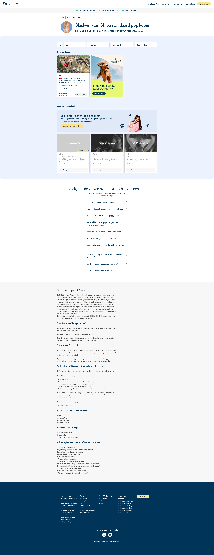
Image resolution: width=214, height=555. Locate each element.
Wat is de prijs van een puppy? (66, 447)
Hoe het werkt (166, 4)
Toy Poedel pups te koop (67, 512)
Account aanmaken (204, 4)
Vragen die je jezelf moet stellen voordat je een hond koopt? (75, 449)
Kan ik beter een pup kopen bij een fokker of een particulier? (105, 255)
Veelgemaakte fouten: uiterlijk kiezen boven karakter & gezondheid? (78, 464)
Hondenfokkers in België (124, 503)
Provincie (92, 45)
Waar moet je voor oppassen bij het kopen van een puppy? (105, 246)
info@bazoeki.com (85, 512)
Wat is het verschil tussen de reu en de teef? (70, 461)
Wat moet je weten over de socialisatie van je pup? (72, 473)
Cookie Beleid (116, 541)
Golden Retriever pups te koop (69, 503)
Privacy (110, 541)
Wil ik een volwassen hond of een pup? (69, 468)
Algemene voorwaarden (100, 541)
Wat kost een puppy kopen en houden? (101, 202)
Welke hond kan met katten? (66, 457)
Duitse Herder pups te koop (68, 517)
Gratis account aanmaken (72, 126)
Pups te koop (150, 4)
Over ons (82, 503)
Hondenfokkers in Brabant (125, 508)
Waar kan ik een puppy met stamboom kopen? (104, 231)
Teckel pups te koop (66, 522)
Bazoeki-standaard (85, 505)
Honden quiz (83, 501)
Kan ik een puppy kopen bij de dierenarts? (102, 264)
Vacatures (82, 508)
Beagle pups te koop (66, 519)
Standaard (117, 45)
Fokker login (143, 496)
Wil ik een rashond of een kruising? (67, 459)
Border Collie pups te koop (68, 515)
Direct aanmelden (103, 501)
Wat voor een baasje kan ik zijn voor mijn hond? (71, 471)
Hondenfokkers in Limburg (125, 506)
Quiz (157, 4)
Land (67, 45)
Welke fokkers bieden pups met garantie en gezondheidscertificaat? (103, 223)
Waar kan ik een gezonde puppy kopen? (101, 238)
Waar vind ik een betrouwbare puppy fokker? (103, 215)
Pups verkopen (190, 4)
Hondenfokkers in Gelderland (125, 513)
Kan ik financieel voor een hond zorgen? (69, 454)
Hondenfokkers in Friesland (125, 510)
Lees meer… (141, 31)
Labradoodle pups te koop (67, 510)
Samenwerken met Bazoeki (87, 510)
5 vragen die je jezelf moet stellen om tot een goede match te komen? (78, 466)
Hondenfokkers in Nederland (125, 501)
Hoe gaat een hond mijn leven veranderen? (70, 452)
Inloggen (101, 503)
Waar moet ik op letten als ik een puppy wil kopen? (106, 208)
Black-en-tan (142, 45)
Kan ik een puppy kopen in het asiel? (100, 270)
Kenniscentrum (178, 4)
